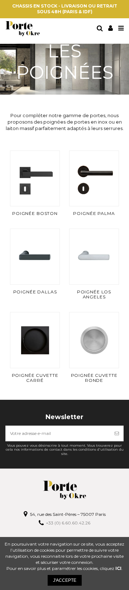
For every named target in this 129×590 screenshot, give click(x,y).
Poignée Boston (35, 213)
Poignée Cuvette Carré (35, 378)
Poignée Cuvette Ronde (94, 378)
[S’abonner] (116, 433)
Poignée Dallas (35, 291)
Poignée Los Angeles (94, 294)
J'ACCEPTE (64, 580)
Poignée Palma (94, 213)
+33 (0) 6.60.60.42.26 (68, 523)
